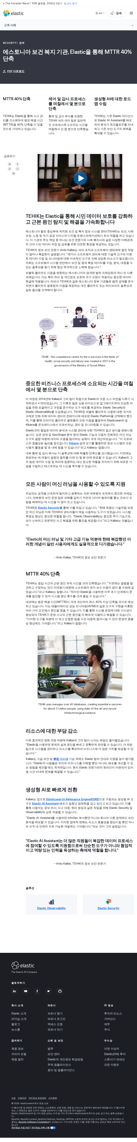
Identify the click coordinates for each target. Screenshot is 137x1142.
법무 (50, 1048)
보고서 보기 (70, 3)
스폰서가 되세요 (114, 1059)
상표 (13, 1098)
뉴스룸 (15, 1029)
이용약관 (22, 1098)
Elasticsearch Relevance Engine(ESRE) (72, 799)
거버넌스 (110, 1019)
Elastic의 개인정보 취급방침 (65, 1059)
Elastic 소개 (18, 1013)
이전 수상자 (111, 1048)
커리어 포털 (18, 1054)
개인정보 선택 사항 (40, 1127)
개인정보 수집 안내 (20, 1127)
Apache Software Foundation (33, 1122)
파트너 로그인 (56, 1019)
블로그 (15, 1024)
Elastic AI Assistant (45, 803)
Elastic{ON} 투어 (115, 1054)
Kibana (74, 443)
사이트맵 (52, 1098)
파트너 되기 (55, 1029)
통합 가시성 (60, 759)
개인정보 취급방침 (37, 1098)
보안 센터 (54, 1054)
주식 (107, 1029)
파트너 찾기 (55, 1013)
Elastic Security (49, 507)
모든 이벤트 (111, 1064)
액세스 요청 (55, 1024)
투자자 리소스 (113, 1013)
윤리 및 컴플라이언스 (61, 1070)
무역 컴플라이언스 (59, 1064)
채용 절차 (17, 1059)
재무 (107, 1024)
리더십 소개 (18, 1019)
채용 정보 (17, 1048)
